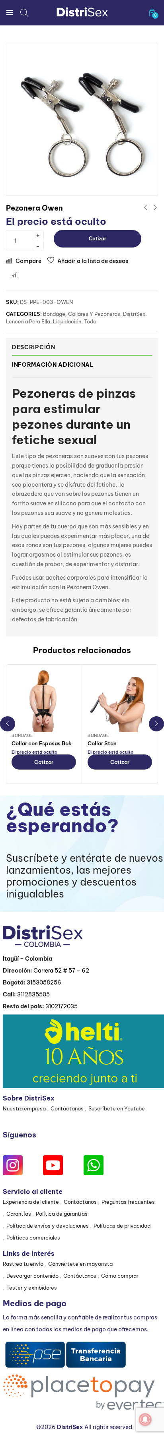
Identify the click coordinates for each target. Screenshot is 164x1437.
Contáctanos (67, 1108)
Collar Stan (102, 743)
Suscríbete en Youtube (116, 1108)
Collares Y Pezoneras (94, 314)
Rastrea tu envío (23, 1264)
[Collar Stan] (120, 700)
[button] (152, 12)
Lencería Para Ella (28, 321)
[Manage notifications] (145, 1419)
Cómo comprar (120, 1276)
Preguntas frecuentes (128, 1202)
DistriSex (134, 314)
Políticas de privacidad (122, 1225)
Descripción (33, 347)
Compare (28, 261)
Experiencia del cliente (31, 1202)
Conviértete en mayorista (80, 1264)
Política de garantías (62, 1214)
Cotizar (97, 239)
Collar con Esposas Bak (42, 743)
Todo (90, 321)
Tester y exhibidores (31, 1287)
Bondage (54, 314)
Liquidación (67, 321)
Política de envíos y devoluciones (47, 1225)
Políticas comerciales (33, 1237)
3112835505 (33, 994)
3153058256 (44, 982)
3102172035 (61, 1006)
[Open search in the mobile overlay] (24, 12)
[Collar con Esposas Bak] (44, 700)
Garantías (18, 1214)
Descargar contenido (32, 1276)
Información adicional (53, 364)
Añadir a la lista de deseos (92, 261)
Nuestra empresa (24, 1108)
